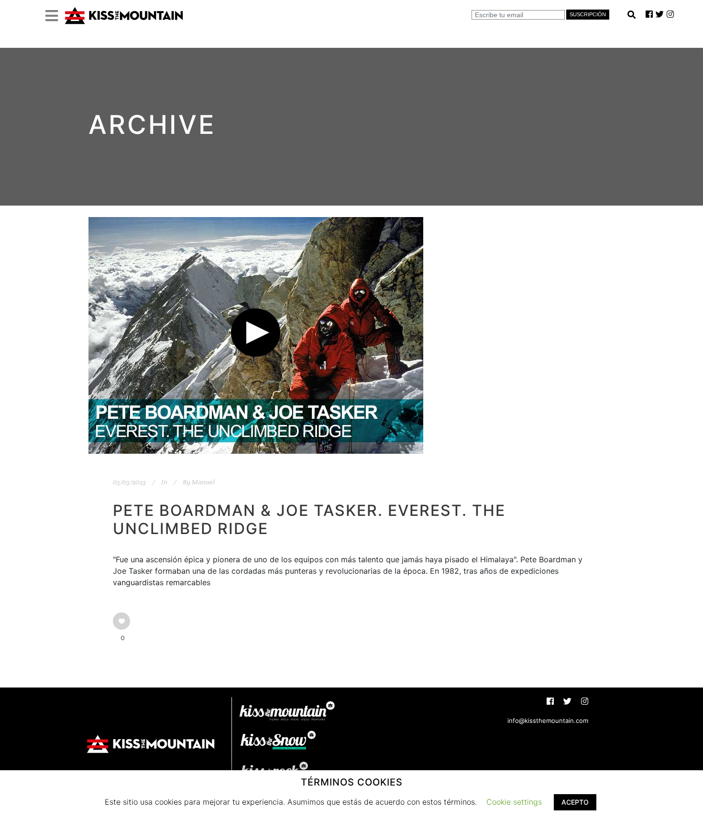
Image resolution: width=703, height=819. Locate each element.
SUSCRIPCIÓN (588, 14)
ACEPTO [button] (575, 802)
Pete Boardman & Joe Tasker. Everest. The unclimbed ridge (309, 519)
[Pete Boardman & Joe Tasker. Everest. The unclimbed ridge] (255, 335)
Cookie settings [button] (514, 802)
